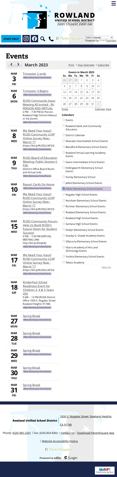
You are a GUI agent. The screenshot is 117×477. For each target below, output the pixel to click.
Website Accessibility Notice (60, 441)
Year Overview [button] (86, 65)
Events (69, 120)
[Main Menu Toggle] (113, 3)
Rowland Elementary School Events (86, 212)
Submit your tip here (104, 472)
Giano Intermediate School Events (85, 162)
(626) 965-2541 (21, 433)
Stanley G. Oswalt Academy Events (85, 235)
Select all (106, 267)
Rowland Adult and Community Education (83, 127)
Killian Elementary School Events (84, 188)
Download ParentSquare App (95, 433)
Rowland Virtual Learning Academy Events (86, 154)
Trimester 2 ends (34, 74)
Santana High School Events (82, 224)
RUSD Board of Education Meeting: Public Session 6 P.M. (40, 161)
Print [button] (71, 65)
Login (70, 458)
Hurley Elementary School (80, 177)
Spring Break (31, 316)
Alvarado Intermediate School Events (87, 141)
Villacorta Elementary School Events (86, 241)
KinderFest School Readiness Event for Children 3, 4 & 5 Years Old (38, 288)
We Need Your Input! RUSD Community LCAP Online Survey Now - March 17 (39, 136)
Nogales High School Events (82, 194)
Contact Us (67, 433)
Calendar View (103, 109)
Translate (111, 40)
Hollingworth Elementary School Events (84, 169)
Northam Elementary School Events (86, 200)
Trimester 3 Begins (35, 91)
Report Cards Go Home (38, 184)
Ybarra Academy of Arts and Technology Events (82, 249)
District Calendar (75, 135)
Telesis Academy (75, 262)
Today (65, 109)
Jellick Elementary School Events (84, 183)
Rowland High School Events (82, 218)
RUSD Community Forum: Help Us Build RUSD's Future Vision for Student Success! (40, 227)
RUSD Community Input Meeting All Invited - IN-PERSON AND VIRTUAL (39, 104)
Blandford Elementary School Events (86, 147)
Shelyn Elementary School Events (85, 230)
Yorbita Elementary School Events (85, 256)
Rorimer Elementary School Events (85, 206)
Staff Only (11, 39)
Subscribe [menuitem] (103, 65)
